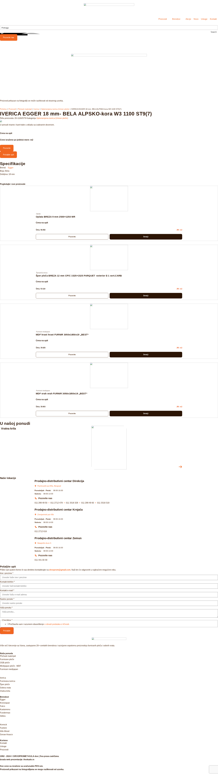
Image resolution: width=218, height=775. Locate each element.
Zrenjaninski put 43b (45, 514)
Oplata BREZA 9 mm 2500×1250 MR (55, 217)
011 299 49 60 (87, 503)
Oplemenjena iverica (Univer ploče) (55, 109)
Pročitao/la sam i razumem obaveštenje (39, 624)
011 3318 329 (72, 503)
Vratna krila (8, 428)
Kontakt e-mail (7, 590)
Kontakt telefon (7, 582)
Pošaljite (6, 631)
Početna (3, 109)
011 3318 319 (103, 503)
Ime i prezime (6, 573)
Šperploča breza (41, 273)
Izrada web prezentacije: (17, 759)
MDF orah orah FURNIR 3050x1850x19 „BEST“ (61, 393)
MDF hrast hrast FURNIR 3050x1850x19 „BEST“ (62, 334)
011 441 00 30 (41, 560)
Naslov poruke (7, 599)
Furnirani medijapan (43, 332)
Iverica (36, 109)
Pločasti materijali (25, 109)
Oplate (38, 214)
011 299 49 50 (41, 503)
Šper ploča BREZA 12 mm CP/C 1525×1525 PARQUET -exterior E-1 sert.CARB (79, 275)
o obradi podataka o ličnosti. (57, 624)
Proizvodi (12, 109)
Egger (10, 168)
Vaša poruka (6, 608)
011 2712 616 (41, 531)
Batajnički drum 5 (44, 543)
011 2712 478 (56, 503)
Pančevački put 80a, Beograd (49, 486)
